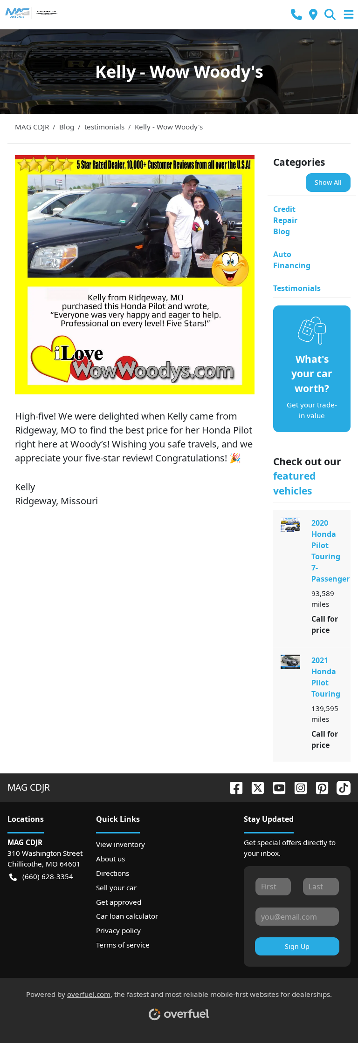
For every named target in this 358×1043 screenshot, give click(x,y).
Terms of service (123, 944)
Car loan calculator (127, 916)
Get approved (118, 902)
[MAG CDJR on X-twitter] (254, 787)
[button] (296, 14)
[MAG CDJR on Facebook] (232, 787)
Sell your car (116, 887)
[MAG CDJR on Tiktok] (340, 787)
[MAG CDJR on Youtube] (275, 787)
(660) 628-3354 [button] (47, 876)
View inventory (120, 844)
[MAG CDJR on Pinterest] (318, 787)
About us (110, 858)
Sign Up (297, 946)
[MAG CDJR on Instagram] (297, 787)
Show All (328, 182)
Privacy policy (118, 930)
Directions (112, 873)
